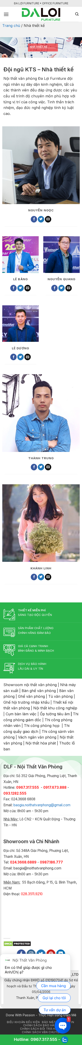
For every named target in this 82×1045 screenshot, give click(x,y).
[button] (6, 14)
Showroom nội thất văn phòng (30, 684)
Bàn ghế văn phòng (39, 690)
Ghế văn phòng (31, 696)
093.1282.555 (14, 793)
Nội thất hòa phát (41, 743)
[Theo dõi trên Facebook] (34, 219)
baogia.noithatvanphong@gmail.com (41, 805)
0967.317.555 (44, 1039)
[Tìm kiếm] (77, 14)
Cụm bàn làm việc (21, 714)
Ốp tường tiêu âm (55, 714)
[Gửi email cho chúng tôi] (48, 219)
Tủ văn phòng (60, 696)
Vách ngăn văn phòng (37, 737)
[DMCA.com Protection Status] (17, 943)
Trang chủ (11, 25)
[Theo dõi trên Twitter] (41, 219)
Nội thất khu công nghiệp (55, 708)
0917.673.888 (55, 787)
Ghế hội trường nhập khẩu (26, 702)
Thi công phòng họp (41, 725)
